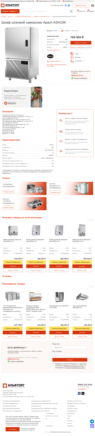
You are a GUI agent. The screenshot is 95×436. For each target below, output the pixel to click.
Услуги (69, 416)
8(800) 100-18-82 (85, 385)
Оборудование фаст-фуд (39, 418)
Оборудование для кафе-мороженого (42, 413)
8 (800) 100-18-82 (58, 5)
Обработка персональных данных (60, 432)
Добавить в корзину (81, 42)
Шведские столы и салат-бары (76, 403)
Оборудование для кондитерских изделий (44, 408)
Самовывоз (78, 61)
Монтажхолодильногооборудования (55, 186)
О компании (71, 413)
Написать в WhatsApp (80, 78)
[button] (91, 220)
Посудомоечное (36, 406)
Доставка (78, 57)
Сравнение (81, 11)
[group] (36, 97)
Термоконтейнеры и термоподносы (42, 426)
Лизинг (77, 54)
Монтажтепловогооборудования (8, 201)
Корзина (91, 11)
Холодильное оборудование (11, 401)
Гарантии (70, 426)
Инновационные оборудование (40, 401)
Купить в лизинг (86, 47)
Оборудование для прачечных (40, 411)
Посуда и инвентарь (37, 421)
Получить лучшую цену (13, 262)
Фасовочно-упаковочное (74, 401)
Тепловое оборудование (10, 403)
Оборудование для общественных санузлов (44, 416)
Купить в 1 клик (75, 47)
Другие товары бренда (53, 61)
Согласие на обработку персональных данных (28, 429)
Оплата (69, 423)
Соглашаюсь (12, 429)
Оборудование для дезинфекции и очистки (44, 403)
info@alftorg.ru (69, 1)
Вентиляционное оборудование (12, 411)
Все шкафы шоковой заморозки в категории (56, 65)
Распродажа (71, 406)
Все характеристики (53, 50)
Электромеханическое (9, 406)
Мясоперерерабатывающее (11, 408)
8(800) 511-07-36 (77, 75)
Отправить (70, 360)
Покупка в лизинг (72, 408)
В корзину (13, 266)
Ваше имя (55, 344)
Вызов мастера (8, 192)
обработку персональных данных (74, 366)
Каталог (9, 11)
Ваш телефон (57, 351)
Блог (68, 418)
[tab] (2, 128)
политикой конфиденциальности (75, 367)
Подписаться (12, 103)
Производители (72, 411)
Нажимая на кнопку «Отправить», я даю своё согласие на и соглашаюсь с (70, 366)
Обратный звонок (81, 5)
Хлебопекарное (36, 423)
